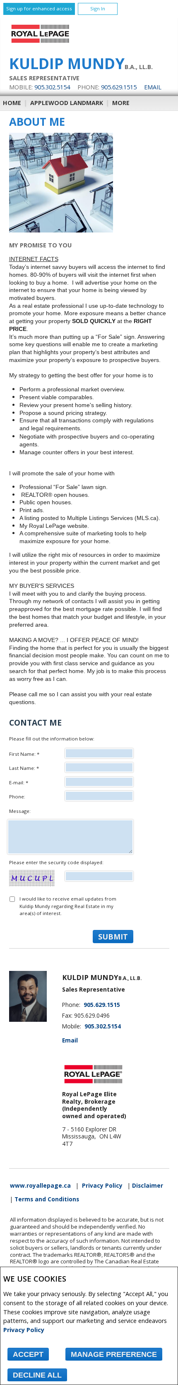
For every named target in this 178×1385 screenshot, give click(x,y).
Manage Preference (114, 1354)
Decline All (37, 1375)
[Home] (40, 43)
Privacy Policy (23, 1330)
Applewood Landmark (66, 103)
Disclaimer (147, 1185)
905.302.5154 (52, 87)
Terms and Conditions (46, 1199)
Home (12, 103)
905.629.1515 (119, 87)
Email (152, 87)
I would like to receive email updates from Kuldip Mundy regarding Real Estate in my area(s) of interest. (67, 906)
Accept (28, 1354)
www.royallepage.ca (40, 1185)
